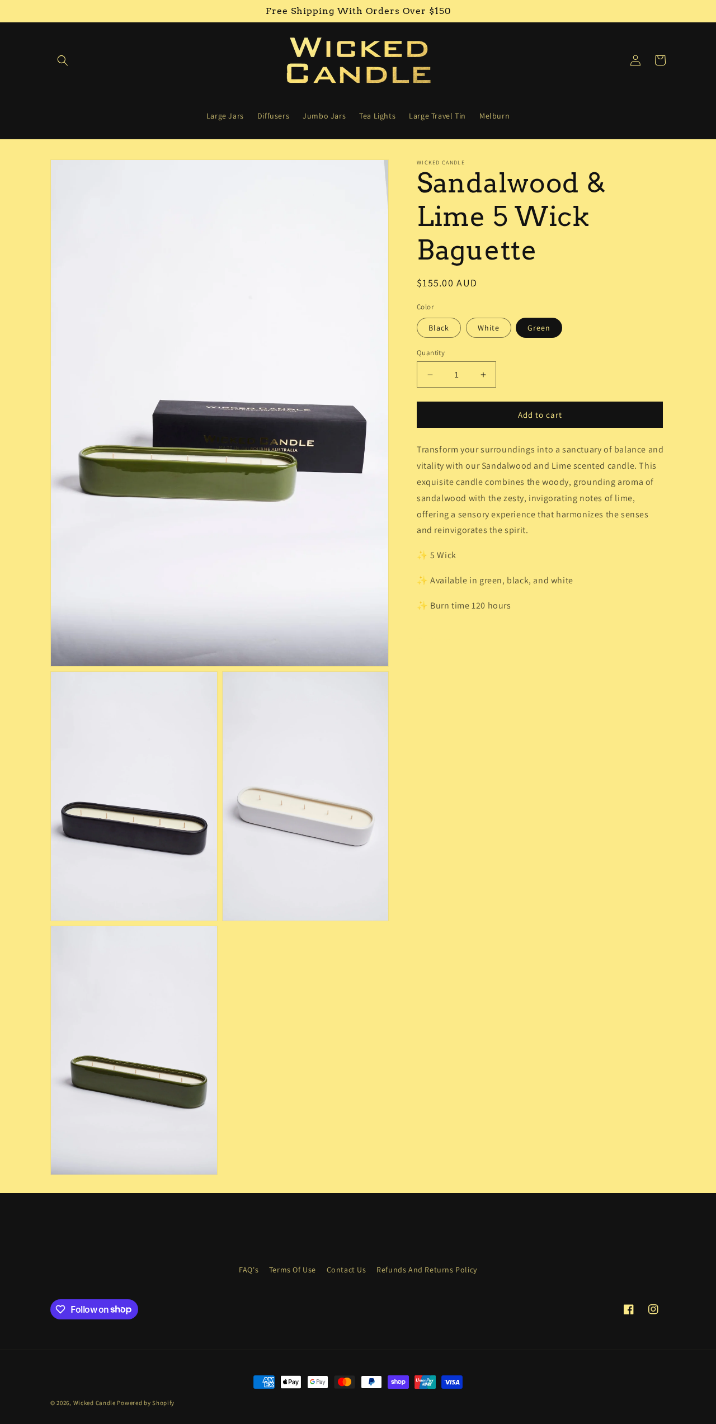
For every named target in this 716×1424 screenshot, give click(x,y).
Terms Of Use (292, 1270)
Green (538, 328)
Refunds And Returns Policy (426, 1270)
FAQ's (248, 1270)
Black (438, 328)
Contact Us (346, 1270)
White (489, 328)
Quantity (431, 352)
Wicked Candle (94, 1403)
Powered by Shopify (146, 1403)
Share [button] (440, 640)
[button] (62, 60)
